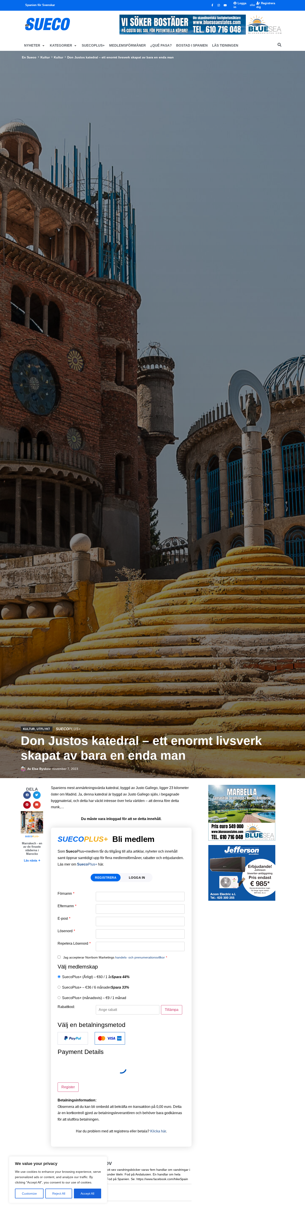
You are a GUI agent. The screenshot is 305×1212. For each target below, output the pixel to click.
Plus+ (87, 864)
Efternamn (67, 906)
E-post (64, 918)
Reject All (58, 1193)
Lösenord (66, 931)
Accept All (87, 1193)
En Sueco (29, 57)
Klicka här (158, 1131)
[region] (58, 1179)
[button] (35, 45)
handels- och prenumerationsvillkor (140, 957)
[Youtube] (225, 5)
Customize (29, 1193)
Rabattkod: (66, 1007)
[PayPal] (73, 1038)
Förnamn (66, 893)
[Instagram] (218, 5)
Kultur (45, 57)
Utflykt (43, 729)
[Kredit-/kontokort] (110, 1038)
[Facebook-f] (212, 5)
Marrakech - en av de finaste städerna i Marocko (32, 848)
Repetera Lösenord (74, 943)
